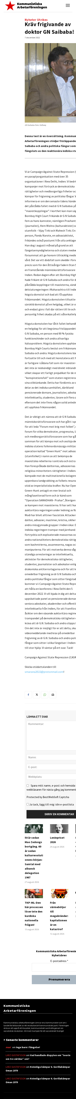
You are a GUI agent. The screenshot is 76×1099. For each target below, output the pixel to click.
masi (8, 1047)
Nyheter (30, 19)
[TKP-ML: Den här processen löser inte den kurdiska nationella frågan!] (34, 893)
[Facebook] (28, 694)
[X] (36, 694)
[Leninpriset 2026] (59, 828)
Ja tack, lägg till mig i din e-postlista (51, 804)
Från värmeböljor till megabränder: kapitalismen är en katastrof (59, 916)
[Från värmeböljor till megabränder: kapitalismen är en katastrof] (59, 893)
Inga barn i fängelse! (28, 1047)
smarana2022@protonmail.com (44, 671)
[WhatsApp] (44, 694)
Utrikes (42, 19)
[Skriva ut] (52, 694)
